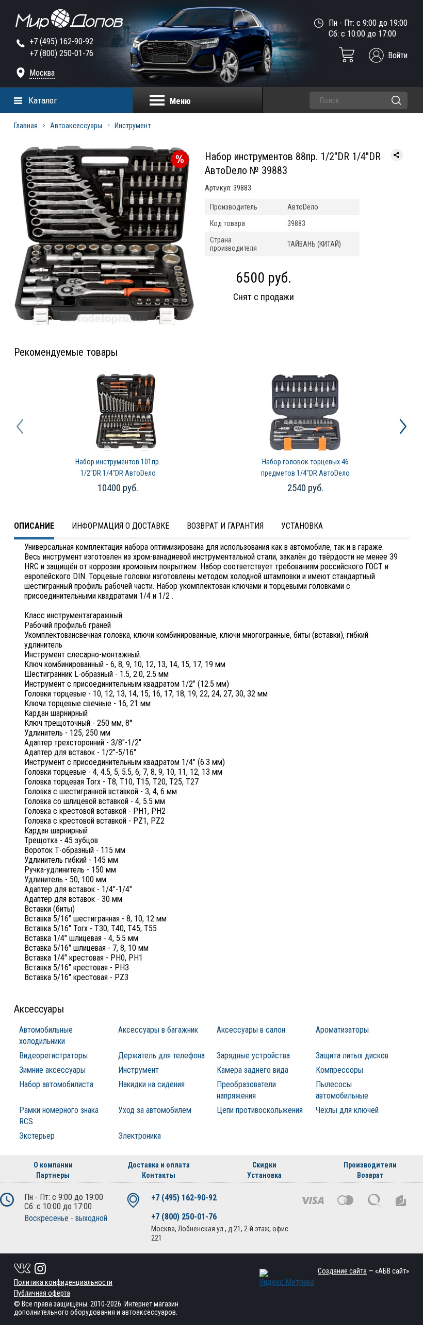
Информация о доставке (120, 526)
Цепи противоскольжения (260, 1110)
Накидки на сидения (151, 1084)
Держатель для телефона (161, 1055)
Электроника (139, 1136)
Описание (34, 526)
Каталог (42, 100)
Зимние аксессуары (52, 1070)
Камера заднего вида (252, 1070)
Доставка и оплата (158, 1165)
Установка (302, 526)
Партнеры (53, 1175)
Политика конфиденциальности (63, 1282)
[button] (20, 426)
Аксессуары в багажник (158, 1030)
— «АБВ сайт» (363, 1271)
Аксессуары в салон (251, 1030)
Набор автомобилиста (56, 1084)
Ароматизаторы (342, 1030)
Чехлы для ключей (347, 1110)
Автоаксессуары (76, 125)
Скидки (264, 1165)
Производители (370, 1165)
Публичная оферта (42, 1293)
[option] (118, 435)
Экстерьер (37, 1136)
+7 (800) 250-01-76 (61, 53)
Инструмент (133, 125)
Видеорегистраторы (53, 1055)
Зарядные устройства (253, 1055)
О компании (53, 1165)
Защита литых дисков (352, 1055)
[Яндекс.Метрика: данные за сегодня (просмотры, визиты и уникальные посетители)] (286, 1278)
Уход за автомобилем (154, 1110)
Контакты (158, 1175)
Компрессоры (339, 1070)
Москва (42, 73)
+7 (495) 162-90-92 (61, 41)
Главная (26, 125)
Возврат (370, 1175)
